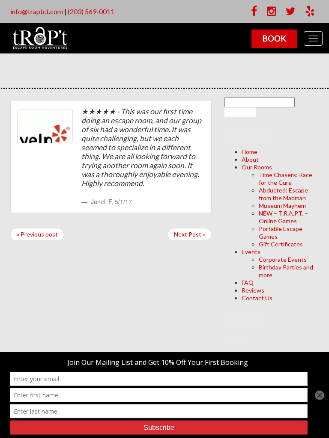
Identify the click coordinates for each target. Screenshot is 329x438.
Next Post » (189, 234)
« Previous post (37, 234)
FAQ (248, 282)
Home (249, 151)
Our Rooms (257, 167)
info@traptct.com (36, 11)
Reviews (253, 290)
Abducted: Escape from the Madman (283, 193)
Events (251, 251)
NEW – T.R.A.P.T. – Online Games (283, 217)
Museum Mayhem (282, 205)
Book (274, 38)
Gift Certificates (281, 244)
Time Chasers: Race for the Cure (285, 178)
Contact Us (257, 298)
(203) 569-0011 (91, 11)
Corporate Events (283, 259)
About (250, 159)
